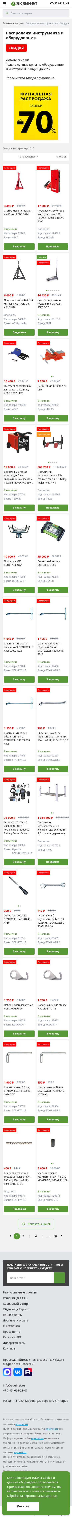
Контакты (9, 1348)
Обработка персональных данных (32, 1496)
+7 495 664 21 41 (59, 3)
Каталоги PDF (12, 1337)
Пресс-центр (12, 1331)
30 (55, 1236)
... (49, 1236)
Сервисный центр (15, 1303)
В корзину (19, 246)
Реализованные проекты (20, 1292)
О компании (11, 1326)
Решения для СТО (15, 1298)
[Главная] (24, 3)
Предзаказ (52, 246)
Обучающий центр (16, 1309)
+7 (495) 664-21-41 (15, 1390)
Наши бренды (12, 1315)
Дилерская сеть (14, 1343)
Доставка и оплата (16, 1320)
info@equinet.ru (14, 1385)
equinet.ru (21, 1424)
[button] (46, 290)
